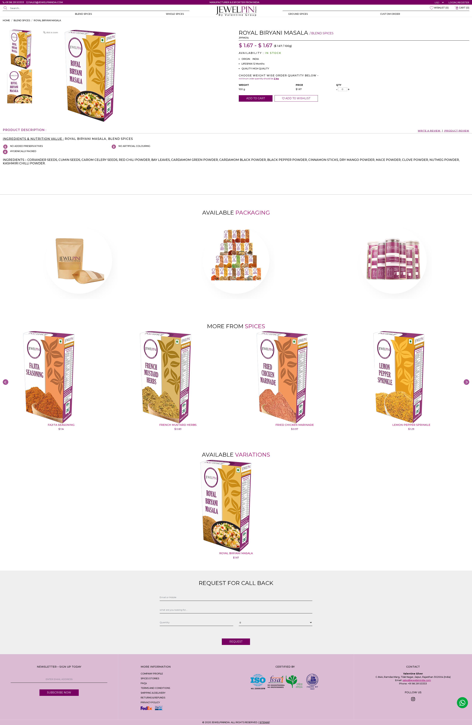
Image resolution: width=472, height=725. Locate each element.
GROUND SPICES (298, 14)
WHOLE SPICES (175, 14)
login (452, 2)
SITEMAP (265, 722)
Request (235, 641)
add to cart (255, 98)
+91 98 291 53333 (14, 2)
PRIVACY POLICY (150, 702)
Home (6, 20)
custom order (390, 14)
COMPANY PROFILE (152, 673)
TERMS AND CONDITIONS (155, 688)
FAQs (144, 683)
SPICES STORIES (150, 678)
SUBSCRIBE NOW (59, 692)
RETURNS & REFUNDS (153, 697)
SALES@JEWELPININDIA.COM (46, 2)
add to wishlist (297, 98)
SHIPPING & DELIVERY (153, 692)
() (441, 7)
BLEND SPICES (83, 14)
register (463, 2)
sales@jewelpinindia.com (416, 680)
